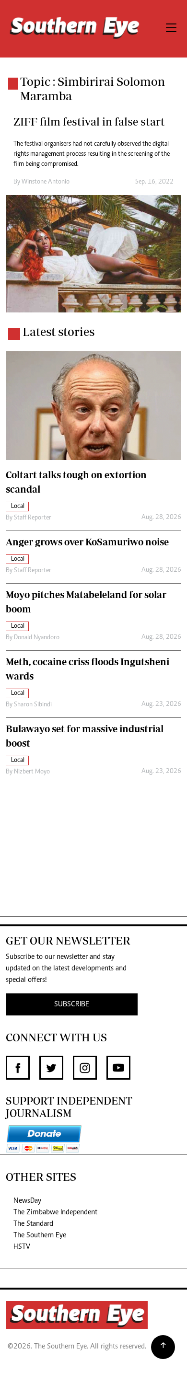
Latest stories (58, 331)
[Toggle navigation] (171, 28)
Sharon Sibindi (33, 705)
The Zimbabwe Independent (55, 1212)
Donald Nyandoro (36, 637)
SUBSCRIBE (71, 1004)
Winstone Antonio (46, 182)
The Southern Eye (39, 1235)
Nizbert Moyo (32, 772)
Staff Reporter (32, 518)
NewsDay (27, 1201)
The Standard (33, 1224)
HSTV (21, 1247)
